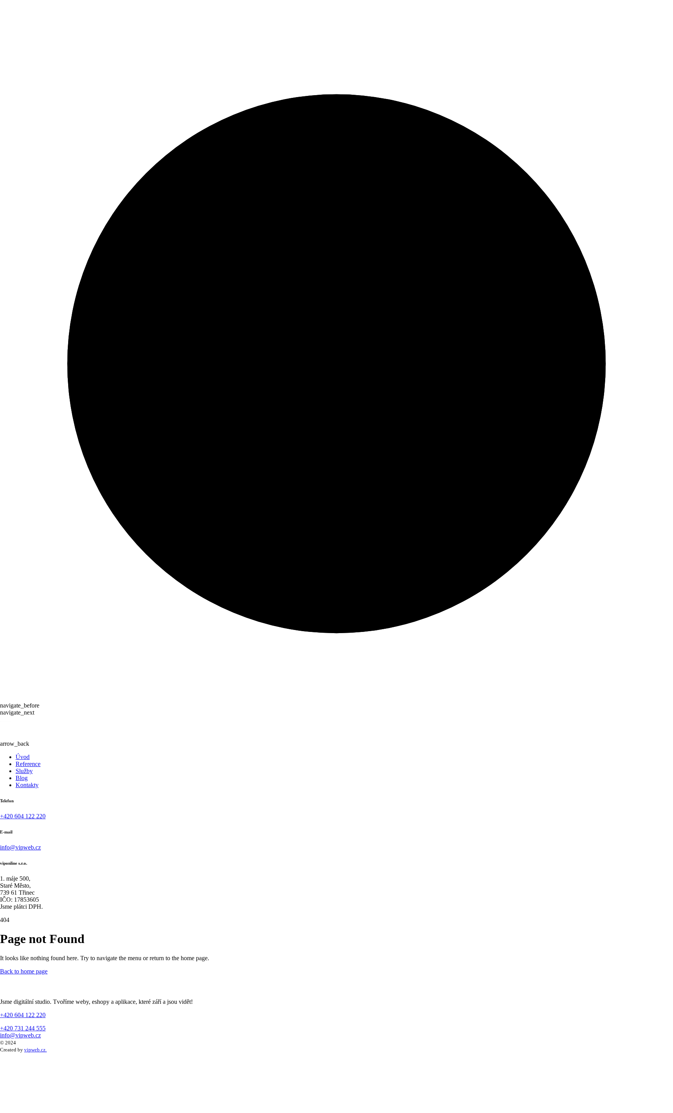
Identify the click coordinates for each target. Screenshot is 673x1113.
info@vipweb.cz (20, 847)
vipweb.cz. (35, 1050)
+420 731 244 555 (23, 1028)
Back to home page (24, 971)
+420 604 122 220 (23, 816)
